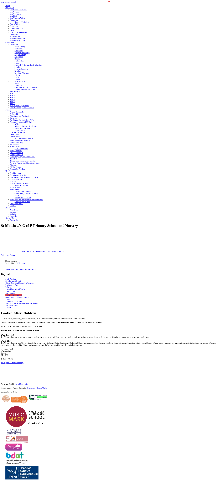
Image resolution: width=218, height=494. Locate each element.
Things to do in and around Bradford (23, 161)
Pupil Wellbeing (15, 36)
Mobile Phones (15, 167)
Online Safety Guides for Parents (26, 193)
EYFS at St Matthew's (18, 81)
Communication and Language (26, 87)
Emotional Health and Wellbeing (21, 122)
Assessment (19, 49)
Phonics (17, 67)
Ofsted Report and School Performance (24, 177)
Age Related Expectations (19, 106)
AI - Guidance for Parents (24, 138)
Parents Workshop (16, 142)
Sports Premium (15, 187)
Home (7, 6)
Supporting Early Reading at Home (22, 157)
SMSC (17, 77)
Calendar (13, 212)
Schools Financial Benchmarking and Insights (26, 200)
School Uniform (16, 151)
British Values (15, 24)
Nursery (17, 83)
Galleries (13, 214)
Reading (18, 71)
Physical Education (21, 69)
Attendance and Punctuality (20, 116)
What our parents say (17, 38)
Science (17, 75)
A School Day (15, 114)
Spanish (17, 79)
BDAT (12, 30)
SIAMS (13, 206)
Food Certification (21, 149)
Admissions (14, 20)
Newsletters (14, 210)
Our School (9, 8)
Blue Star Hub (15, 91)
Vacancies (13, 216)
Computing (19, 51)
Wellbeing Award (21, 130)
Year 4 (12, 100)
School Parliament (16, 28)
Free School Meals (16, 153)
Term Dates (14, 159)
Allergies (13, 165)
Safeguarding (15, 189)
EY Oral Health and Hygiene (25, 89)
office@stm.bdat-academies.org (12, 363)
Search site (5, 392)
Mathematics (19, 61)
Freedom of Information (18, 32)
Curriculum (9, 42)
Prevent (17, 196)
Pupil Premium (15, 173)
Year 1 (12, 93)
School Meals (15, 147)
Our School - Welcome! (18, 10)
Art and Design (20, 47)
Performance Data (16, 179)
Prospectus (14, 26)
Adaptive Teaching (21, 185)
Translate (22, 263)
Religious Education (22, 73)
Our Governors (15, 14)
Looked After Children (23, 191)
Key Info (8, 171)
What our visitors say (17, 40)
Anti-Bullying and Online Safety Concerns (20, 269)
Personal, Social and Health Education (28, 65)
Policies (13, 181)
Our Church (14, 12)
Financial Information (22, 202)
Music (17, 63)
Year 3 (12, 98)
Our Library (14, 34)
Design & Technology (22, 53)
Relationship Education (23, 198)
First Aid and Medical (18, 132)
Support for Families (17, 169)
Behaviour (13, 118)
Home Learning (15, 134)
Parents (8, 110)
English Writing (20, 55)
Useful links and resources (24, 128)
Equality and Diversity (18, 175)
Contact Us (9, 218)
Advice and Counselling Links (25, 126)
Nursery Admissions (22, 22)
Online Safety (15, 136)
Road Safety (14, 145)
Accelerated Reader (17, 112)
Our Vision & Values (17, 18)
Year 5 (12, 102)
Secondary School (16, 204)
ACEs (17, 124)
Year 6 (12, 104)
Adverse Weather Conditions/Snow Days (25, 163)
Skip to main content (8, 2)
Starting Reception (16, 155)
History (17, 59)
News (7, 208)
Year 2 (12, 96)
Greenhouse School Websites (36, 388)
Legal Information (22, 384)
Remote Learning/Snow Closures (22, 108)
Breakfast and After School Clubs (22, 120)
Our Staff (13, 16)
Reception (18, 85)
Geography (19, 57)
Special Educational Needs (19, 183)
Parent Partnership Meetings (20, 140)
